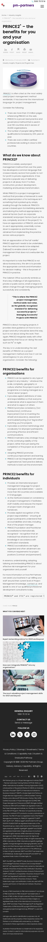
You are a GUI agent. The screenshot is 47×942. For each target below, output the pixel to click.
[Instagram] (34, 734)
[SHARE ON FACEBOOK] (12, 51)
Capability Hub (25, 753)
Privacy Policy (9, 749)
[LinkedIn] (13, 734)
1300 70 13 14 (39, 1)
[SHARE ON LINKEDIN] (6, 51)
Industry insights (9, 63)
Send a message (23, 722)
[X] (20, 734)
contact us (32, 583)
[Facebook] (27, 734)
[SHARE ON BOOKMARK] (18, 51)
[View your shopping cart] (4, 6)
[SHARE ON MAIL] (31, 51)
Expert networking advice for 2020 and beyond (23, 639)
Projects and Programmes (25, 63)
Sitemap (21, 749)
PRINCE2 (6, 93)
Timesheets (31, 749)
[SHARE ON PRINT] (24, 51)
